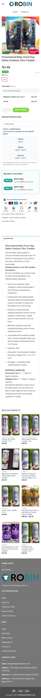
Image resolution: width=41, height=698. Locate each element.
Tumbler (24, 12)
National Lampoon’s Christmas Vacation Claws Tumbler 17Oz (29, 476)
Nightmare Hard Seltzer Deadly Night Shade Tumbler (10, 476)
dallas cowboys (10, 221)
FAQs (4, 629)
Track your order (8, 607)
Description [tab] (8, 238)
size (3, 75)
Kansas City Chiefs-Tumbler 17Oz (8, 440)
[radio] (4, 79)
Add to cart (21, 110)
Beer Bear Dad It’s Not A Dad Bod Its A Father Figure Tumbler (30, 512)
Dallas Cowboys (14, 217)
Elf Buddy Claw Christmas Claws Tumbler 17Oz (28, 549)
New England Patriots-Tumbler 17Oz (29, 440)
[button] (3, 4)
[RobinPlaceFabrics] (20, 4)
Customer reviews (9, 651)
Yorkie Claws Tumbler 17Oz (9, 511)
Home (15, 12)
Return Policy (7, 638)
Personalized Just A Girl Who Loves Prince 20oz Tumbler (10, 549)
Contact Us (6, 647)
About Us (5, 602)
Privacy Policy (7, 611)
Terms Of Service (8, 616)
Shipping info (7, 642)
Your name (9, 86)
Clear (37, 72)
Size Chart (6, 633)
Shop (4, 598)
